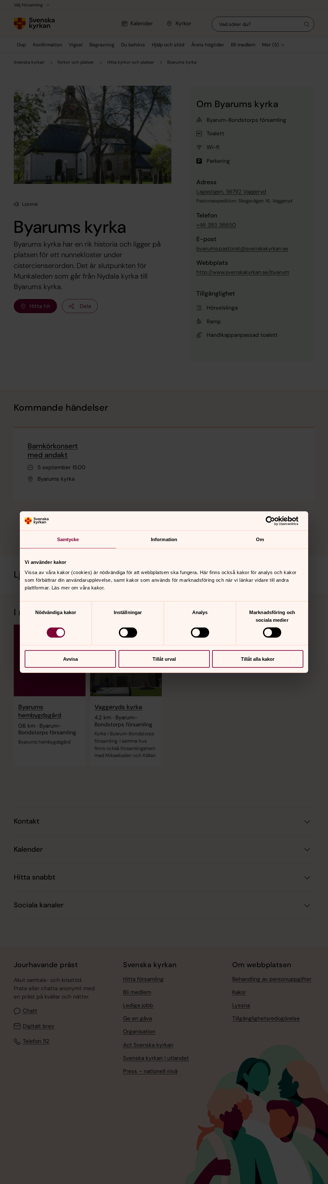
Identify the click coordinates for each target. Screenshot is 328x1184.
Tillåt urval (164, 658)
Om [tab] (260, 539)
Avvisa (70, 658)
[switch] (128, 633)
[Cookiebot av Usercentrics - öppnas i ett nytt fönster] (275, 521)
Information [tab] (164, 539)
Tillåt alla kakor (258, 658)
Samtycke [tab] (68, 539)
